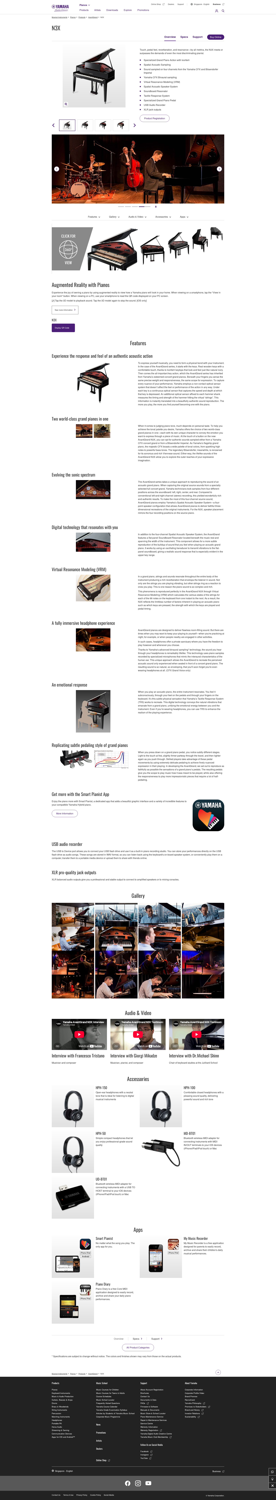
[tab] (121, 206)
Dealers (171, 4)
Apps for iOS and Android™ (63, 1437)
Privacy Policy (81, 1495)
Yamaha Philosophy (193, 1403)
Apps (182, 216)
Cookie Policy (95, 1495)
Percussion (56, 1413)
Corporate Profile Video (194, 1393)
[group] (67, 125)
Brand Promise (191, 1396)
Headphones (57, 1420)
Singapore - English (201, 4)
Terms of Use (68, 1495)
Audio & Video (136, 216)
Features (92, 216)
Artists (97, 10)
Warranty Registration (149, 1430)
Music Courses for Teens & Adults (110, 1393)
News (98, 1424)
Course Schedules (103, 1396)
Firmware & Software (149, 1406)
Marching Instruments (61, 1416)
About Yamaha (191, 1383)
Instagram (144, 1454)
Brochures (144, 1393)
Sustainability (190, 1416)
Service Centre (146, 1423)
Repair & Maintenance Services (153, 1420)
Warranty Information (149, 1426)
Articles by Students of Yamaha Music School (115, 1413)
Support (181, 4)
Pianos (83, 5)
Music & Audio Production (62, 1396)
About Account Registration (151, 1389)
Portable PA (57, 1423)
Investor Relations (192, 1413)
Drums (54, 1403)
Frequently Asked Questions (108, 1403)
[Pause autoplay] (156, 207)
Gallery (112, 216)
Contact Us (145, 1396)
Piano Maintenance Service (151, 1416)
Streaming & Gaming (60, 1430)
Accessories (161, 216)
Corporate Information (194, 1389)
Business (217, 4)
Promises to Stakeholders (195, 1406)
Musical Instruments (59, 17)
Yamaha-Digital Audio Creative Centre (156, 1433)
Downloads (112, 10)
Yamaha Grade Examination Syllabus (111, 1410)
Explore (128, 10)
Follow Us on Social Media (151, 1444)
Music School (102, 1383)
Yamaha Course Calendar (106, 1406)
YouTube (144, 1458)
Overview (170, 37)
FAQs (142, 1403)
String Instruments (59, 1410)
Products (84, 10)
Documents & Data (148, 1399)
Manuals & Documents (149, 1410)
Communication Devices (62, 1433)
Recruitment (190, 1399)
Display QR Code (62, 327)
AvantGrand (93, 17)
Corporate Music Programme (108, 1416)
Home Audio (57, 1426)
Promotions (143, 10)
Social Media (109, 1495)
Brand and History (192, 1410)
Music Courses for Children (107, 1389)
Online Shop (156, 4)
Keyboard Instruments (61, 1393)
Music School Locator (105, 1399)
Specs (184, 37)
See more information (64, 310)
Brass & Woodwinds (60, 1406)
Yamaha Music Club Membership (154, 1437)
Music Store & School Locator (152, 1413)
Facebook (144, 1451)
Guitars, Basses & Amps (62, 1399)
